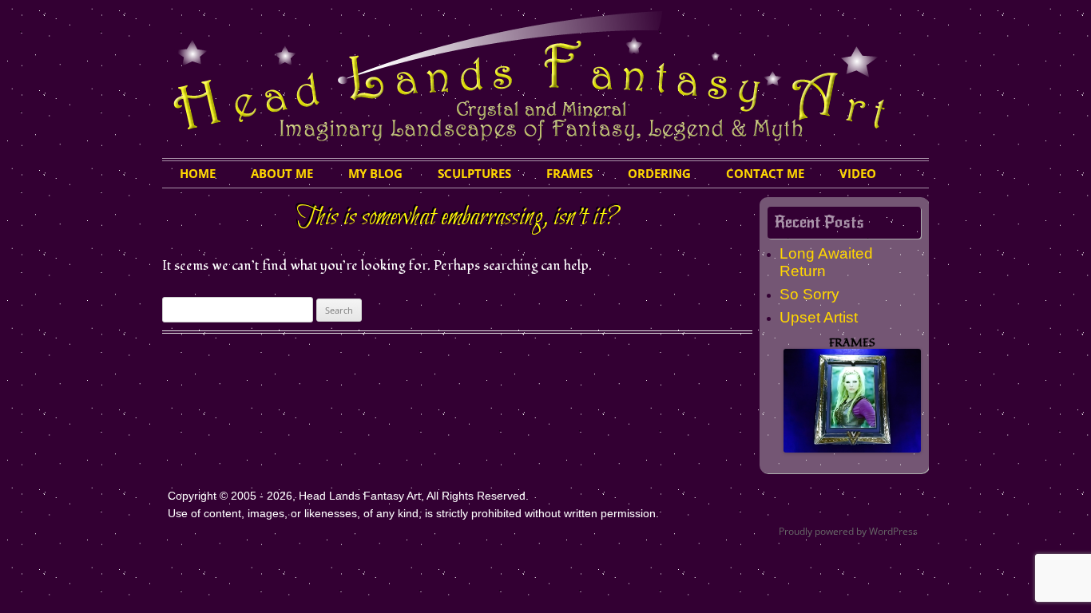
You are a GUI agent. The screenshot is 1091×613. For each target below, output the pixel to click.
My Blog (375, 173)
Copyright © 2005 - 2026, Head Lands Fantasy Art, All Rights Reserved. (348, 495)
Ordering (659, 173)
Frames (569, 173)
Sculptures (474, 173)
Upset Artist (819, 317)
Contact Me (765, 173)
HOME (198, 173)
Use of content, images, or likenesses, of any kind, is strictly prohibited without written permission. (413, 513)
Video (857, 173)
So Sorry (809, 294)
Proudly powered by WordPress (848, 531)
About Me (282, 173)
